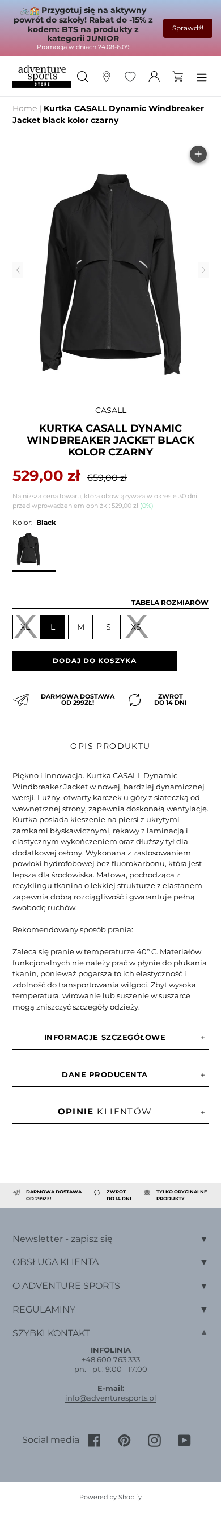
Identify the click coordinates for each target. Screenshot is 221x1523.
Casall (110, 410)
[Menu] (202, 76)
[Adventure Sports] (41, 76)
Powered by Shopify (110, 1497)
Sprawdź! (187, 28)
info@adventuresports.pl (110, 1397)
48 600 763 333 (113, 1359)
